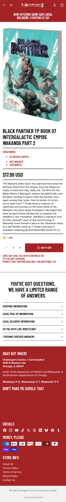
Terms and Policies (33, 497)
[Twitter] (29, 430)
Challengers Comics (26, 490)
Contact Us (9, 480)
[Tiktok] (23, 430)
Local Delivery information (19, 321)
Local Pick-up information (18, 314)
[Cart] (62, 5)
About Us (8, 464)
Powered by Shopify (47, 490)
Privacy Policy (10, 468)
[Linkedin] (40, 430)
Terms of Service (12, 471)
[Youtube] (17, 430)
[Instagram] (11, 430)
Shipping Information (15, 306)
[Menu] (4, 5)
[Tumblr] (58, 430)
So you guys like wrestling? (19, 329)
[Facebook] (5, 430)
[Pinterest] (52, 430)
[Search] (11, 5)
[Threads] (34, 430)
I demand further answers (18, 336)
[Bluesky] (46, 430)
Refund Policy (10, 475)
